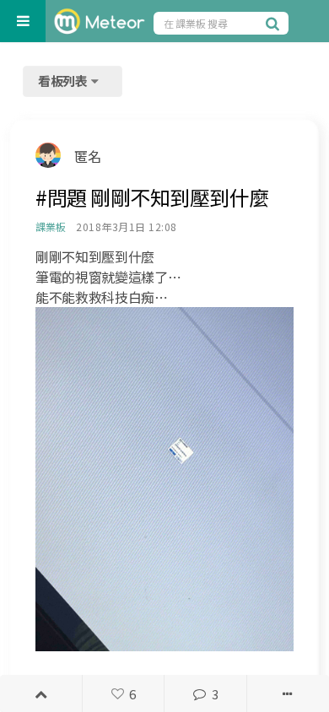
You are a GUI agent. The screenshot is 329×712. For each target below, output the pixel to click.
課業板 (50, 226)
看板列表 (64, 80)
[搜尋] (275, 22)
